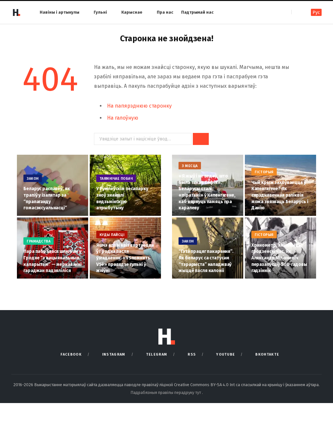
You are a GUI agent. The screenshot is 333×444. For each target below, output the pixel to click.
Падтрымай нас (197, 12)
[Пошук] (297, 12)
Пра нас (165, 12)
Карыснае (131, 12)
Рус (316, 12)
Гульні (100, 12)
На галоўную (122, 118)
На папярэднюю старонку (139, 106)
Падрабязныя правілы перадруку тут (166, 392)
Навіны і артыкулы (59, 12)
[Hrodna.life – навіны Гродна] (16, 12)
